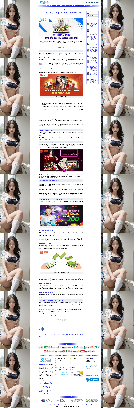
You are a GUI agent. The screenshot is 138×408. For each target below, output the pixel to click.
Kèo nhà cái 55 (46, 393)
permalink (69, 323)
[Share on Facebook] (57, 320)
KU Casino (53, 5)
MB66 (40, 391)
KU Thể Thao (59, 5)
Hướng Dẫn (86, 5)
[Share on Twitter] (59, 320)
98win (51, 383)
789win (50, 387)
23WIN (50, 384)
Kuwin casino (50, 391)
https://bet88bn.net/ (44, 387)
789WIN (46, 389)
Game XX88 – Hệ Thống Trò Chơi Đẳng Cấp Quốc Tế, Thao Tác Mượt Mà (93, 31)
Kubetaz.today (42, 364)
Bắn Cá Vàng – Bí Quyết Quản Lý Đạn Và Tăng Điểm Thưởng (93, 25)
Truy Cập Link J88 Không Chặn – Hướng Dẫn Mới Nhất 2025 (93, 38)
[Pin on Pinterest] (63, 320)
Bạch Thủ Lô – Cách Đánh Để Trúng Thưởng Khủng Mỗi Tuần (94, 68)
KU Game (69, 5)
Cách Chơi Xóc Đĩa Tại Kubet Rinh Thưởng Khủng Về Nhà (93, 74)
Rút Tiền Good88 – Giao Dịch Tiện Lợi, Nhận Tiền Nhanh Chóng (93, 45)
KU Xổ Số (64, 5)
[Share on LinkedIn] (65, 320)
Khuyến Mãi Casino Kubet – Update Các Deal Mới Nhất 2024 (94, 50)
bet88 (43, 389)
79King (49, 389)
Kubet (40, 9)
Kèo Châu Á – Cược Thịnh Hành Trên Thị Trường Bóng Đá (94, 80)
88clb (53, 384)
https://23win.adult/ (47, 382)
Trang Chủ (48, 5)
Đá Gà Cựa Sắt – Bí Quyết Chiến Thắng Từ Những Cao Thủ (93, 61)
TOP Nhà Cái (80, 5)
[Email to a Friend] (61, 320)
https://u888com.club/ (44, 383)
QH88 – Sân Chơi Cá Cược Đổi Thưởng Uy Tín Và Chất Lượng (94, 56)
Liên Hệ (90, 5)
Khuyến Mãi (74, 5)
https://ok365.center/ (46, 386)
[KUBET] (44, 2)
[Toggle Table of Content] (63, 47)
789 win (44, 390)
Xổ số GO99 (49, 390)
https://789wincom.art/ (44, 384)
